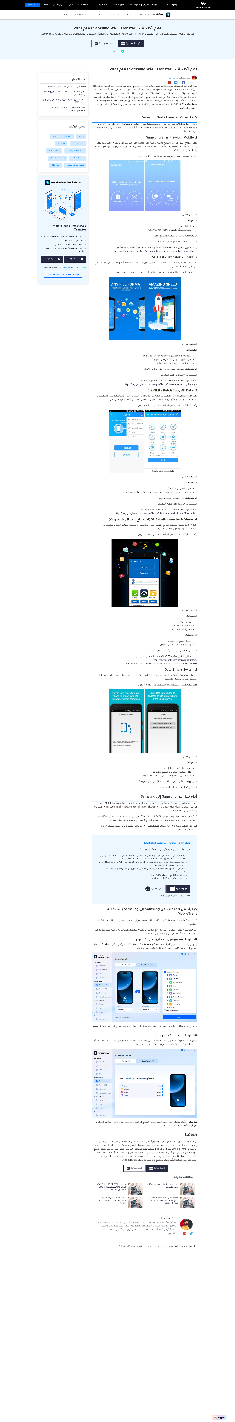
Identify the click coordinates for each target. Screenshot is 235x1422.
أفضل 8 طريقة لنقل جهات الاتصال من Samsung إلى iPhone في (64, 93)
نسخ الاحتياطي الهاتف (75, 151)
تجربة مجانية (133, 43)
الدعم (46, 5)
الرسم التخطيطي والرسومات (144, 5)
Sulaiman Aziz (174, 78)
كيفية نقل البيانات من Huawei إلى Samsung (67, 87)
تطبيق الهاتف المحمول (75, 165)
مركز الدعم (95, 15)
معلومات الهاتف (77, 158)
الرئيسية (190, 1246)
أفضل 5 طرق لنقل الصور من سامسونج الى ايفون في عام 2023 (63, 101)
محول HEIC (55, 165)
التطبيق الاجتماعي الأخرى (62, 136)
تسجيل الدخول (32, 5)
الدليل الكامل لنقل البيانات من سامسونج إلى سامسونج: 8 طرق (66, 109)
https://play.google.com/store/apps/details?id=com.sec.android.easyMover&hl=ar (156, 513)
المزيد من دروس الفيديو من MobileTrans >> (63, 275)
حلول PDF (120, 5)
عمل (71, 5)
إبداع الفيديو (171, 5)
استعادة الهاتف (78, 144)
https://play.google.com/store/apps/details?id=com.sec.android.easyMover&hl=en (155, 251)
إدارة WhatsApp (54, 151)
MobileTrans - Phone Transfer (167, 844)
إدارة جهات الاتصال (57, 158)
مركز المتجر (59, 5)
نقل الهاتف (177, 1246)
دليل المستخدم (112, 15)
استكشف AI (83, 5)
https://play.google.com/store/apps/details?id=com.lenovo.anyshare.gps (160, 384)
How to (81, 136)
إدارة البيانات (102, 5)
